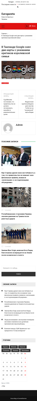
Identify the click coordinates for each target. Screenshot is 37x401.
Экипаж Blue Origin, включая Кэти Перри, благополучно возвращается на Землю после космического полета (17, 252)
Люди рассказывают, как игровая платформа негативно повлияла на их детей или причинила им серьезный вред (19, 322)
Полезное (6, 350)
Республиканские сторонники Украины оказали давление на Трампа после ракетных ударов (16, 216)
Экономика (25, 350)
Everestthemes (22, 398)
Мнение (13, 347)
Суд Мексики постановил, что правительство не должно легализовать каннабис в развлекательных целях (9, 107)
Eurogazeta (7, 13)
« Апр (3, 386)
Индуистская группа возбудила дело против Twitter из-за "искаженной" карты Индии (27, 107)
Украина (15, 350)
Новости (5, 83)
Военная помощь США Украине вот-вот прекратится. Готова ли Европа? (17, 329)
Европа (5, 347)
